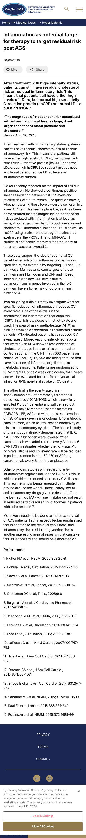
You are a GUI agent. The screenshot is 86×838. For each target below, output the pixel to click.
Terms (43, 747)
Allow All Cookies (43, 826)
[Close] (78, 791)
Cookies (43, 759)
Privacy (43, 735)
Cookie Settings (43, 816)
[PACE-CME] (28, 9)
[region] (43, 810)
